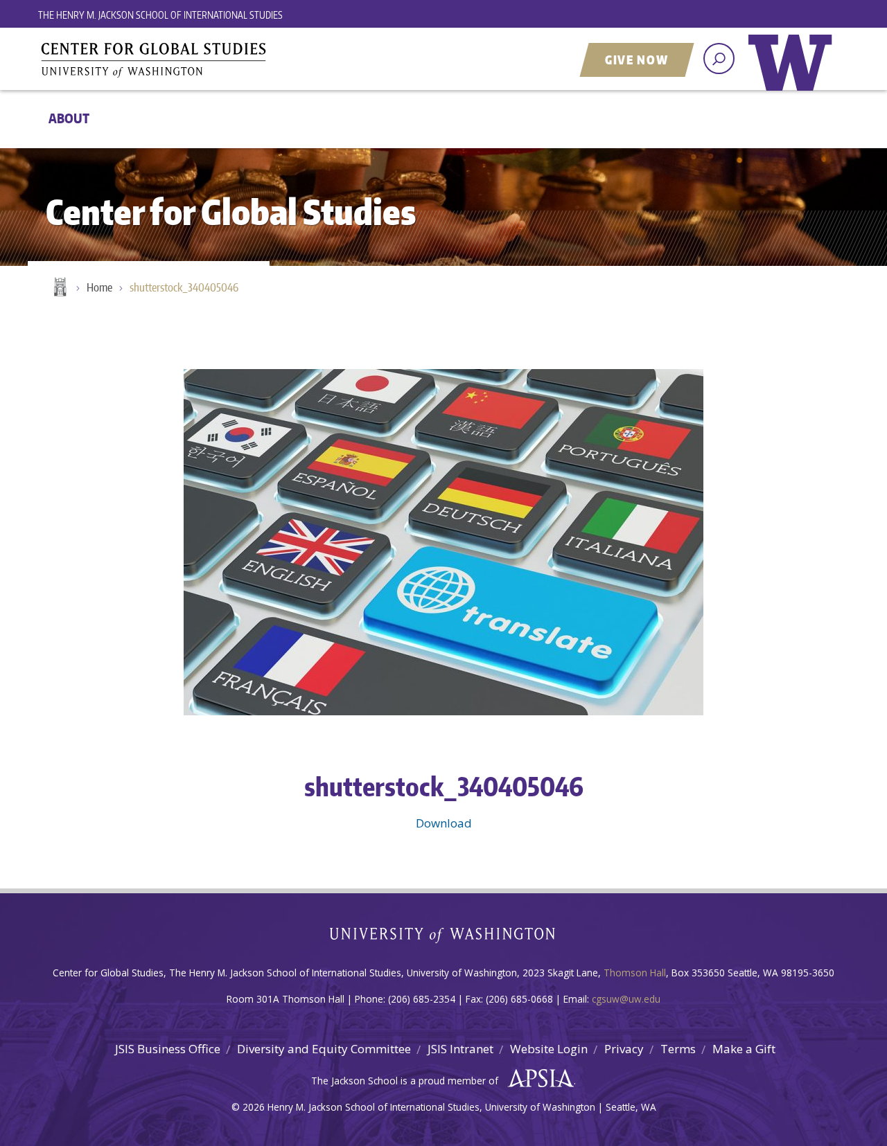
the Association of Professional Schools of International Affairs (537, 1079)
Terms (678, 1049)
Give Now (637, 59)
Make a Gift (743, 1049)
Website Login (549, 1049)
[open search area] (719, 58)
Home (59, 288)
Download (444, 823)
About (69, 118)
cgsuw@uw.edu (626, 998)
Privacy (624, 1049)
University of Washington (793, 73)
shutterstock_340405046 (184, 287)
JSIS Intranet (460, 1049)
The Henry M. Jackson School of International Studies (160, 15)
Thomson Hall (635, 972)
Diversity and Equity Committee (324, 1049)
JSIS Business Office (167, 1049)
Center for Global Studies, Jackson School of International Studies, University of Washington (211, 60)
